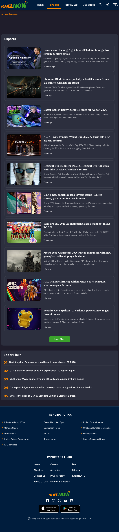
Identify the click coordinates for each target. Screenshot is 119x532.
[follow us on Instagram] (53, 501)
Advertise (55, 470)
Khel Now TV (78, 475)
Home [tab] (40, 5)
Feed (74, 464)
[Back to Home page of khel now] (14, 5)
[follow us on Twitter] (59, 501)
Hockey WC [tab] (71, 5)
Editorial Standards (60, 481)
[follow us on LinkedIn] (71, 501)
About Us (38, 470)
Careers (54, 464)
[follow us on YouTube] (65, 501)
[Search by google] (100, 5)
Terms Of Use (41, 481)
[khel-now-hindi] (115, 5)
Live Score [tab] (89, 5)
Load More (59, 339)
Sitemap (76, 470)
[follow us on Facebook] (47, 501)
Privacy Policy (57, 475)
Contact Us (39, 475)
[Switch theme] (107, 4)
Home (37, 464)
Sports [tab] (54, 5)
